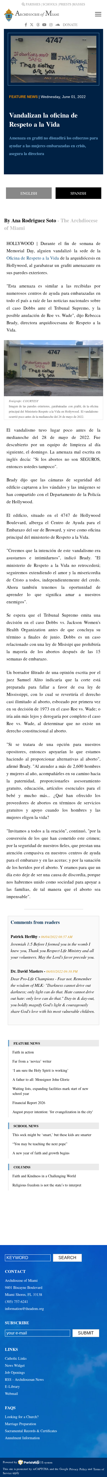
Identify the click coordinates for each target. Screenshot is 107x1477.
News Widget (15, 1365)
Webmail (11, 1393)
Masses (79, 4)
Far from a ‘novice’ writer (31, 1061)
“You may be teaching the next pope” (39, 1143)
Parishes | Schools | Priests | (49, 4)
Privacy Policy (78, 1469)
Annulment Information (22, 1437)
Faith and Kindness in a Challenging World (44, 1175)
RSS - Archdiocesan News (24, 1379)
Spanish (78, 193)
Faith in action (23, 1052)
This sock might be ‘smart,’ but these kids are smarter (51, 1134)
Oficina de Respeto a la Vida (32, 258)
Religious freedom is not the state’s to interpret (46, 1184)
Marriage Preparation (20, 1423)
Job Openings (15, 1372)
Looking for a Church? (21, 1416)
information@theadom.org (24, 1308)
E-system (47, 1462)
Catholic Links (15, 1358)
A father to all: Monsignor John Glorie (40, 1079)
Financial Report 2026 (28, 1102)
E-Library (12, 1386)
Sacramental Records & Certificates (31, 1430)
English (29, 193)
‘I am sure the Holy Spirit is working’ (40, 1070)
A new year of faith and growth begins (40, 1152)
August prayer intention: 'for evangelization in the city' (52, 1111)
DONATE (70, 24)
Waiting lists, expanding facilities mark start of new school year (50, 1091)
